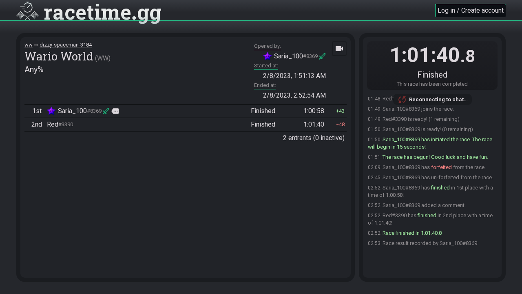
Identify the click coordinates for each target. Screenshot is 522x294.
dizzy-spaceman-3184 (66, 45)
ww (28, 45)
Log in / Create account (471, 10)
